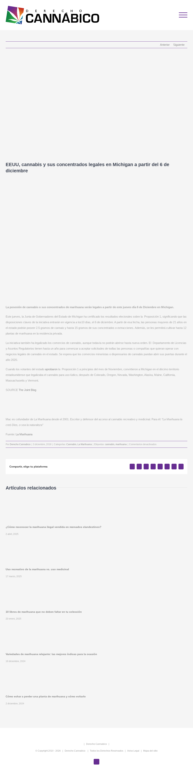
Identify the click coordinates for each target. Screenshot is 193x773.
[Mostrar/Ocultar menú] (183, 14)
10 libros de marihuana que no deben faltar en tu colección (44, 611)
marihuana (121, 444)
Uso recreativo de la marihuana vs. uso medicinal (37, 569)
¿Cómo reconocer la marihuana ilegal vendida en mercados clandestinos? (53, 526)
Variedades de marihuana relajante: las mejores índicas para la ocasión (51, 654)
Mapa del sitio (150, 750)
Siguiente (179, 44)
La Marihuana (24, 434)
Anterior (165, 44)
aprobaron (51, 369)
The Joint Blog (27, 389)
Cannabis (71, 444)
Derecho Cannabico (20, 444)
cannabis (109, 444)
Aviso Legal (133, 750)
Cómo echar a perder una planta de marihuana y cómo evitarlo (46, 696)
